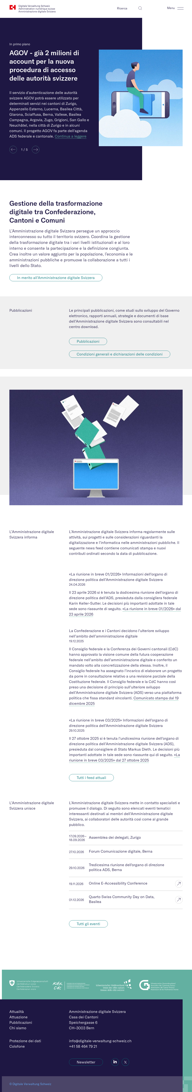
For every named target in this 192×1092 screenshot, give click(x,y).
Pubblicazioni (88, 341)
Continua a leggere (70, 136)
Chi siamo (17, 1027)
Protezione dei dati (25, 1040)
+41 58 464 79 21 (83, 1046)
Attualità (16, 1011)
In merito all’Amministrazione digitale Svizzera (56, 277)
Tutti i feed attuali (91, 777)
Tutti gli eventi (88, 923)
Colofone (17, 1046)
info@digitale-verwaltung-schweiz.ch (100, 1040)
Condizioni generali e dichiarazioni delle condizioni (120, 354)
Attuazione (18, 1017)
